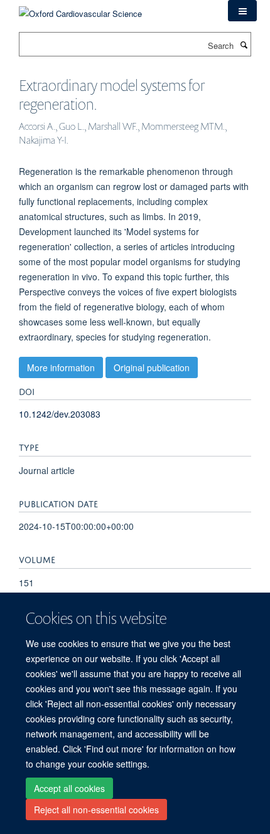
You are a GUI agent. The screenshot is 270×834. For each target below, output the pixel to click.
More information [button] (61, 367)
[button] (242, 10)
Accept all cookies (69, 788)
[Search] (244, 44)
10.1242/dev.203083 (59, 414)
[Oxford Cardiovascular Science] (80, 9)
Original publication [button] (152, 367)
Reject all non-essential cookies (96, 809)
